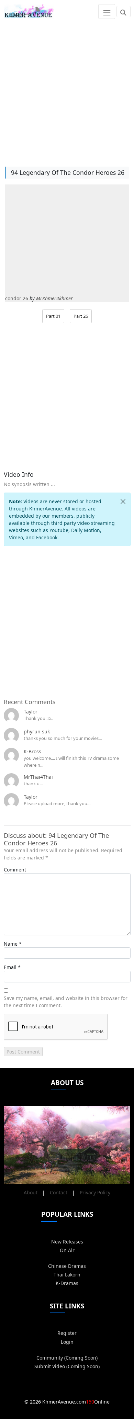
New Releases (67, 1241)
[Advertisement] (67, 90)
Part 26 (81, 316)
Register (67, 1333)
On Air (67, 1250)
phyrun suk (37, 731)
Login (67, 1342)
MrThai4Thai (38, 777)
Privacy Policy (95, 1192)
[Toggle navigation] (106, 11)
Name (11, 944)
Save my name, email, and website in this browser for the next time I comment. (65, 1002)
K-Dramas (67, 1283)
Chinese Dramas (67, 1266)
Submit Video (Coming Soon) (67, 1366)
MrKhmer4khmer (54, 298)
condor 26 (16, 298)
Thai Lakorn (67, 1274)
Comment (15, 869)
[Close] (123, 501)
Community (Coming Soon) (67, 1357)
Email (10, 967)
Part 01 (53, 316)
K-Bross (32, 751)
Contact (58, 1192)
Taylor (30, 711)
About (30, 1192)
